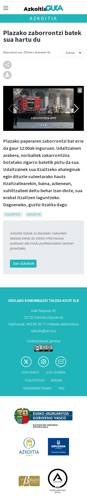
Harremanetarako (37, 388)
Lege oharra (55, 372)
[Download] (7, 75)
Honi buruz (30, 372)
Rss (61, 388)
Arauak (56, 380)
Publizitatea (34, 380)
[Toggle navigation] (5, 8)
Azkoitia (43, 18)
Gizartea (12, 214)
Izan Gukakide (23, 264)
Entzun (70, 52)
